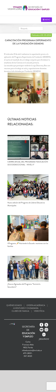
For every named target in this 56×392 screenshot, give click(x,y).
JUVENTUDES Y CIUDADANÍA (25, 308)
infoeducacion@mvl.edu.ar (32, 350)
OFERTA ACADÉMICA (36, 305)
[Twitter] (46, 325)
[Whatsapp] (44, 334)
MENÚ (47, 19)
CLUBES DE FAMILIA (20, 311)
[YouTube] (41, 329)
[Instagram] (46, 329)
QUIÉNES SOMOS (14, 305)
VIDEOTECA (39, 311)
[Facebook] (41, 325)
